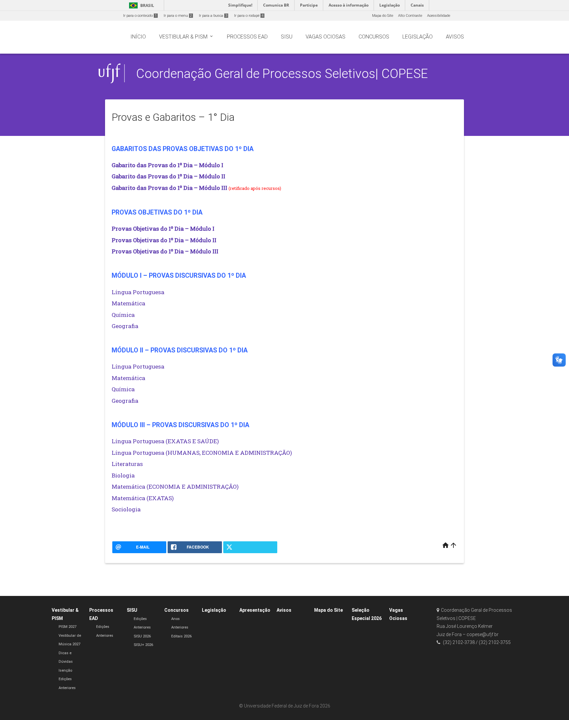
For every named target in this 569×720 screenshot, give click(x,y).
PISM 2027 (67, 627)
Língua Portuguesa (138, 292)
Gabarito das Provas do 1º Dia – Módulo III (169, 188)
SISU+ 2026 (143, 645)
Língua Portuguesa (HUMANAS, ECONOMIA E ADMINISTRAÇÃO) (202, 452)
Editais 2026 (181, 636)
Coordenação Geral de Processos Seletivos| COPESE (282, 73)
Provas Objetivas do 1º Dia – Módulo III (165, 251)
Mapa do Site (382, 15)
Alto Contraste (410, 15)
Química (123, 315)
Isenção (65, 670)
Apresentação (254, 610)
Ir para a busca (213, 15)
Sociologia (126, 509)
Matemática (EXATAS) (143, 498)
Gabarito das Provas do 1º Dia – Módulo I (167, 165)
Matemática (128, 303)
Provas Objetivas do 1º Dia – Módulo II (164, 240)
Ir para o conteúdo (140, 15)
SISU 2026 (142, 636)
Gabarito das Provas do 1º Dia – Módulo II (168, 176)
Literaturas (127, 464)
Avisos (284, 610)
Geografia (125, 326)
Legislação (214, 610)
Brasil (140, 5)
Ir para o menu (178, 15)
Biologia (123, 475)
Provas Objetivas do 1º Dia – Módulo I (163, 228)
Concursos (176, 610)
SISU (132, 610)
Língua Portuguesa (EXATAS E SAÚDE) (165, 441)
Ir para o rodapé (248, 15)
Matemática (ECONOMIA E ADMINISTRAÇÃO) (175, 486)
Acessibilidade (438, 15)
